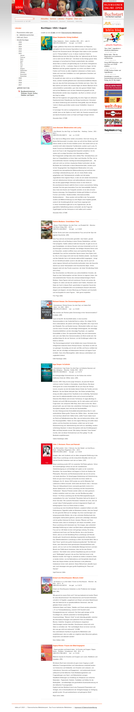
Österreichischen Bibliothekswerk (71, 32)
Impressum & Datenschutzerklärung (86, 707)
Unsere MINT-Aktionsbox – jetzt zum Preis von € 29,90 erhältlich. (113, 64)
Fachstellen (44, 21)
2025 (20, 44)
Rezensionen (54, 21)
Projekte (69, 19)
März (21, 59)
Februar (22, 57)
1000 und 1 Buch (22, 37)
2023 (20, 49)
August (22, 68)
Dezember (23, 76)
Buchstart (62, 21)
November (23, 74)
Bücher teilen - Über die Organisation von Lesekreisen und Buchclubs (112, 56)
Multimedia (70, 21)
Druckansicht (19, 21)
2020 (20, 78)
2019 (20, 80)
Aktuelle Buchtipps (23, 40)
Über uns (78, 19)
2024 (20, 46)
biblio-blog (79, 21)
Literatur (61, 19)
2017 (20, 85)
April (21, 61)
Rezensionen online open (25, 32)
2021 (20, 53)
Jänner (22, 55)
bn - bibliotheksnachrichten (25, 35)
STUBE (53, 32)
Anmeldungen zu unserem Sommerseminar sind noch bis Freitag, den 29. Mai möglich (113, 78)
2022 (20, 51)
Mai (21, 63)
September (23, 70)
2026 (20, 42)
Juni (21, 65)
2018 (20, 82)
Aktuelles (45, 19)
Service (53, 19)
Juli (21, 67)
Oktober (22, 72)
